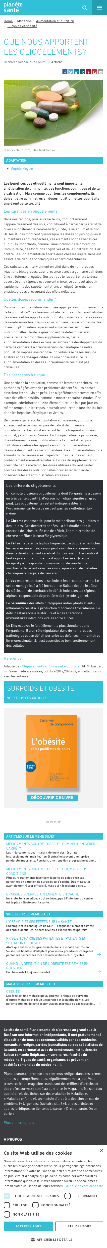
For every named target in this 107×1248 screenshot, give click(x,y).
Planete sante (12, 7)
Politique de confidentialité (83, 1186)
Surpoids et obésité (22, 26)
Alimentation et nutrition (55, 21)
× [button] (101, 1150)
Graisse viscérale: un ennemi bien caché (42, 894)
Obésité (13, 991)
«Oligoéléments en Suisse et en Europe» (50, 666)
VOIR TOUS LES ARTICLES (27, 698)
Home (8, 21)
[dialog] (53, 1196)
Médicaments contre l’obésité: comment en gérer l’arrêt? (50, 846)
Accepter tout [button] (28, 1226)
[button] (64, 71)
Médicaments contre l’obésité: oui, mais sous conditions (46, 871)
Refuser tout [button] (79, 1226)
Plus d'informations (19, 1122)
